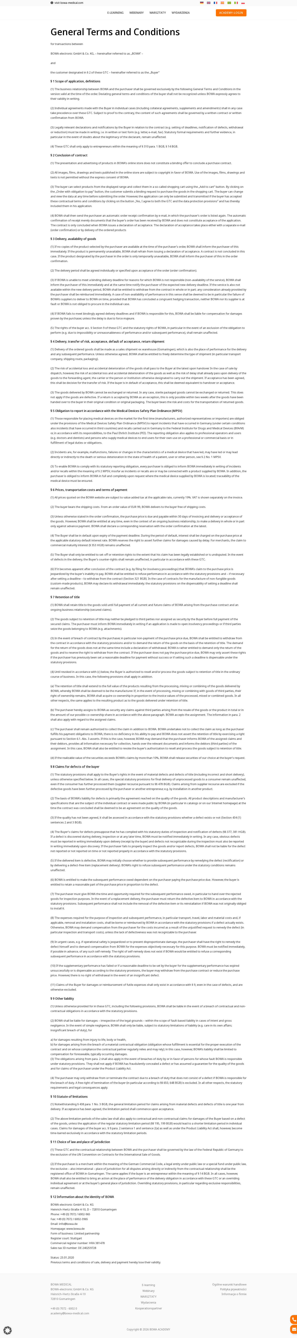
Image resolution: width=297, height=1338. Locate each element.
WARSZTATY (148, 1297)
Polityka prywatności (233, 1289)
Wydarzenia (148, 1302)
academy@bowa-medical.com (70, 1313)
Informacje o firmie (234, 1294)
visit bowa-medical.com (68, 3)
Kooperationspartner (148, 1308)
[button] (231, 12)
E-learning (148, 1285)
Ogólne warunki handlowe (229, 1284)
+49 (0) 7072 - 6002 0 (64, 1308)
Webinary (148, 1291)
